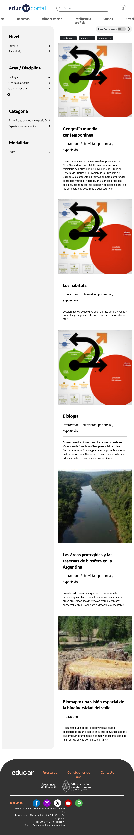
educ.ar (21, 808)
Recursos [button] (23, 18)
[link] (123, 8)
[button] (8, 94)
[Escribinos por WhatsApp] (79, 803)
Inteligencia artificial (83, 20)
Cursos (108, 18)
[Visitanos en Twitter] (57, 803)
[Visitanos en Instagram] (47, 803)
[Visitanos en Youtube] (68, 803)
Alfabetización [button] (52, 18)
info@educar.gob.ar (55, 825)
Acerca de (50, 772)
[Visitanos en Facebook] (36, 803)
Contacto (107, 772)
